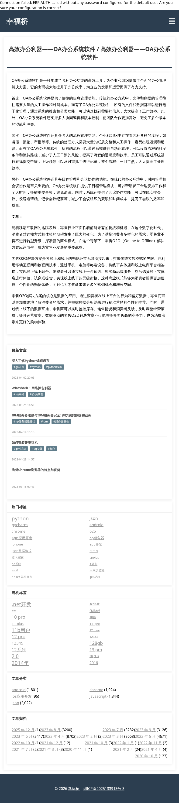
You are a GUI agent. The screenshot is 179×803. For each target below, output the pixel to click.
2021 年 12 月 (51, 742)
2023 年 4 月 (54, 736)
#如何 (51, 449)
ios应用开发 (22, 696)
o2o (93, 531)
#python (35, 367)
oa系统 (16, 564)
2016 (94, 662)
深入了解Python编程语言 (30, 360)
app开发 (96, 544)
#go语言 (19, 367)
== (14, 610)
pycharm (20, 524)
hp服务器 (97, 537)
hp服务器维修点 (22, 577)
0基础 (95, 610)
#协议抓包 (36, 394)
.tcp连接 (95, 604)
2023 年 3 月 (113, 736)
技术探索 (18, 557)
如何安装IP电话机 (25, 442)
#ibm (44, 421)
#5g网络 (19, 394)
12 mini (95, 630)
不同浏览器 (97, 570)
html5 (94, 551)
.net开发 (21, 604)
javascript (98, 696)
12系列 (19, 650)
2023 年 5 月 (145, 736)
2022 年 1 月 (123, 742)
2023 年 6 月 (22, 736)
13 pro (96, 649)
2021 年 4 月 (151, 749)
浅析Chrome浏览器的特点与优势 (36, 469)
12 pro (18, 636)
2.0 (15, 656)
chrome (18, 531)
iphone (17, 544)
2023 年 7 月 (113, 729)
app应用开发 (22, 537)
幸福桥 (17, 21)
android (96, 524)
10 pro (18, 617)
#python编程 (54, 367)
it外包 (93, 564)
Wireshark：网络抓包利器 (31, 388)
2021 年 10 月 (96, 742)
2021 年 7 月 (22, 749)
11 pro (95, 623)
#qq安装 (37, 449)
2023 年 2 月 (86, 736)
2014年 (20, 662)
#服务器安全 (61, 421)
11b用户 (21, 630)
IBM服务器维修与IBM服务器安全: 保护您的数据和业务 (51, 415)
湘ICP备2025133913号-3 (103, 788)
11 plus (18, 623)
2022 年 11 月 (150, 742)
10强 (93, 617)
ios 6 (15, 570)
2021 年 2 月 (123, 749)
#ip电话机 (20, 449)
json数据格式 (21, 551)
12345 (17, 643)
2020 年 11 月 (75, 749)
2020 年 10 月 (146, 755)
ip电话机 (95, 577)
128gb (96, 643)
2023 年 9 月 (145, 729)
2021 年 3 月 (48, 749)
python (20, 518)
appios (94, 557)
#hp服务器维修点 (24, 421)
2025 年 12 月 (23, 729)
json (94, 518)
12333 (94, 637)
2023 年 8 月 (50, 729)
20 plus (94, 656)
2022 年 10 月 (23, 742)
